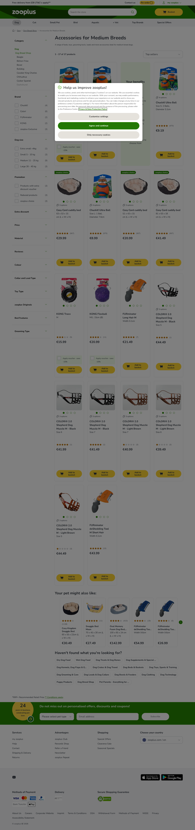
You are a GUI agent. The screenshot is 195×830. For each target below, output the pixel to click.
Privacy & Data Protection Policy (93, 109)
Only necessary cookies (98, 134)
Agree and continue (98, 125)
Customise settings (98, 116)
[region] (98, 112)
